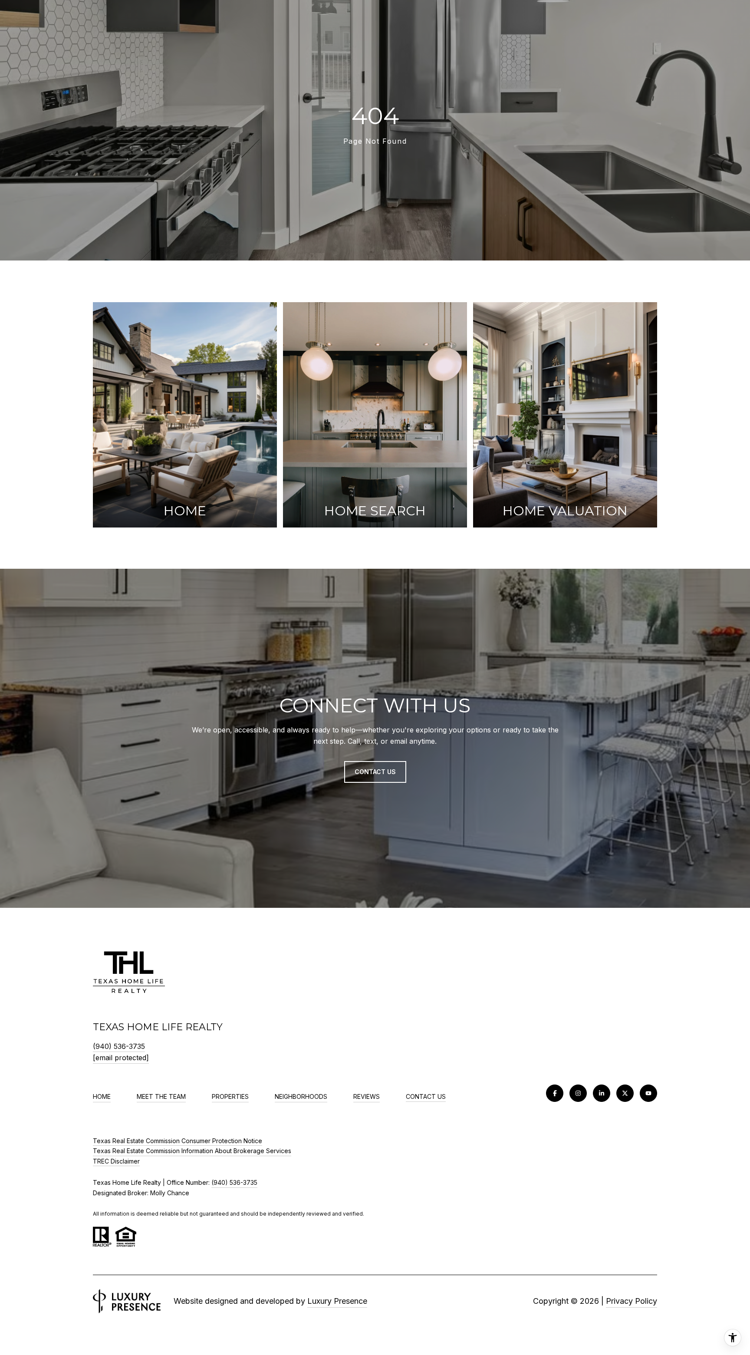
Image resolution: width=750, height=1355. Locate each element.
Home (102, 1096)
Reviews (366, 1096)
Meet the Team (161, 1096)
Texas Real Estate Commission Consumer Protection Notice (177, 1140)
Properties (230, 1096)
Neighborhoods (301, 1096)
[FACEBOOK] (554, 1093)
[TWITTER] (625, 1093)
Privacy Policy (631, 1301)
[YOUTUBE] (648, 1093)
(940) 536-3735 (119, 1046)
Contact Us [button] (375, 771)
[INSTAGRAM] (578, 1093)
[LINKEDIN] (601, 1093)
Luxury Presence (337, 1301)
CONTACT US (426, 1096)
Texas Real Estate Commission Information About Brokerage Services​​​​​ (192, 1150)
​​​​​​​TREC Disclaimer (116, 1161)
